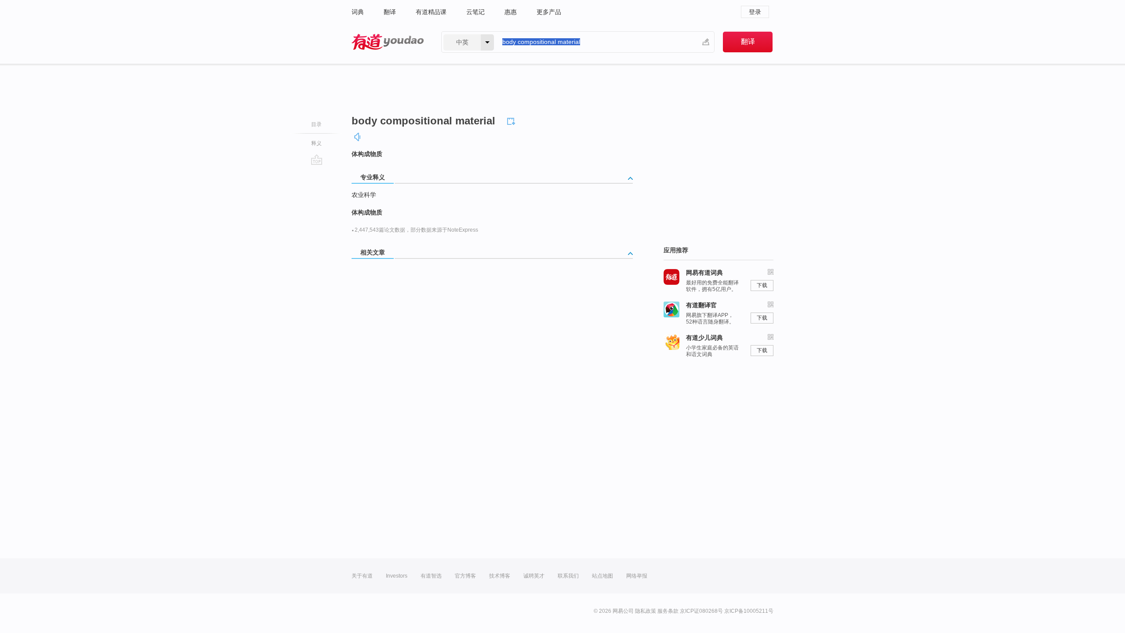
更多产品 (549, 11)
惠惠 (510, 11)
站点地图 (602, 576)
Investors (396, 576)
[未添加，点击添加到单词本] (512, 120)
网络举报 (636, 576)
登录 (755, 11)
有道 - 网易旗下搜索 (388, 42)
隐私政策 (645, 611)
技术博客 (499, 576)
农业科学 (364, 194)
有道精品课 (431, 11)
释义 (316, 143)
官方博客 (465, 576)
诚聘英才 (533, 576)
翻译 (390, 11)
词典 (358, 11)
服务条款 (668, 611)
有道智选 (431, 576)
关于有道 (362, 576)
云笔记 (475, 11)
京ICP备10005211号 (748, 611)
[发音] (357, 136)
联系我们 (568, 576)
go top (316, 159)
